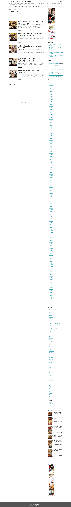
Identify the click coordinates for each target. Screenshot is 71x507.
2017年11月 (51, 230)
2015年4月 (51, 276)
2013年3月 (51, 302)
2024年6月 (51, 106)
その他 (50, 320)
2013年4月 (51, 300)
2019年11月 (51, 195)
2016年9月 (51, 253)
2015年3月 (51, 277)
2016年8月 (51, 255)
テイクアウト (51, 333)
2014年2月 (51, 287)
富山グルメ (21, 6)
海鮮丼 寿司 (51, 380)
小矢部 (50, 365)
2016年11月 (51, 250)
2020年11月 (51, 175)
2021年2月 (51, 170)
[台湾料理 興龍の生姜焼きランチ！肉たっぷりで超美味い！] (13, 77)
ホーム (9, 6)
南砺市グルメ (51, 351)
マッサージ (51, 338)
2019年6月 (51, 201)
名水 (49, 354)
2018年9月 (51, 214)
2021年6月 (51, 164)
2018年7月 (51, 217)
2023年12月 (51, 115)
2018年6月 (51, 219)
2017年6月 (51, 238)
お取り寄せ (51, 315)
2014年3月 (51, 285)
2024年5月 (51, 107)
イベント (12, 6)
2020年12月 (51, 174)
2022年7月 (51, 143)
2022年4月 (51, 148)
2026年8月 (51, 81)
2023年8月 (51, 122)
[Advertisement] (27, 17)
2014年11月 (51, 279)
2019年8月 (51, 198)
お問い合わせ (47, 6)
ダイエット (51, 331)
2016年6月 (51, 258)
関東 (49, 391)
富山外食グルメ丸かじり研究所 (20, 1)
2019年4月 (51, 204)
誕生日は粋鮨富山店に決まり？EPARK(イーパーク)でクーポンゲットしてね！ (57, 441)
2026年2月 (51, 88)
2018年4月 (51, 222)
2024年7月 (51, 104)
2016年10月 (51, 251)
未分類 (50, 375)
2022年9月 (51, 140)
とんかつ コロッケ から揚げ (54, 323)
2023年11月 (51, 117)
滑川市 (50, 383)
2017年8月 (51, 235)
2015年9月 (51, 268)
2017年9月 (51, 234)
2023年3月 (51, 130)
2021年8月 (51, 161)
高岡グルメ (51, 393)
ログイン (50, 402)
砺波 (49, 388)
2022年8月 (51, 141)
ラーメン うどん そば (35, 6)
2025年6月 (51, 91)
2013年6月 (51, 297)
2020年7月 (51, 182)
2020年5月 (51, 185)
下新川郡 (50, 344)
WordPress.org (51, 406)
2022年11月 (51, 136)
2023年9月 (51, 120)
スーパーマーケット (52, 330)
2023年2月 (51, 132)
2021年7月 (51, 162)
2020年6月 (51, 183)
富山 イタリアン (52, 357)
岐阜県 (50, 368)
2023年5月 (51, 127)
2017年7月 (51, 237)
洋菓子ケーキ (26, 6)
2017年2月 (51, 245)
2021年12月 (51, 154)
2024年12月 (51, 99)
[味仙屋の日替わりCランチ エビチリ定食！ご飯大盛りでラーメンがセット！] (13, 65)
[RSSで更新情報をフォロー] (60, 2)
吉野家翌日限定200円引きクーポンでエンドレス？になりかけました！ (57, 455)
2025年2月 (51, 96)
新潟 (49, 372)
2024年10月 (51, 102)
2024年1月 (51, 114)
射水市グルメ (51, 364)
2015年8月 (51, 269)
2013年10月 (51, 292)
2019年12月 (51, 193)
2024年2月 (51, 112)
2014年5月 (51, 282)
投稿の (51, 403)
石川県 (50, 386)
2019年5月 (51, 203)
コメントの (52, 405)
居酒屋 (50, 367)
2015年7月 (51, 271)
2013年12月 (51, 289)
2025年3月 (51, 94)
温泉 (49, 381)
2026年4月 (51, 85)
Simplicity (38, 504)
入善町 (50, 349)
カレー (50, 326)
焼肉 (49, 385)
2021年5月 (51, 166)
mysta (50, 312)
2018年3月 (51, 224)
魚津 (49, 394)
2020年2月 (51, 190)
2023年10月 (51, 119)
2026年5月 (51, 83)
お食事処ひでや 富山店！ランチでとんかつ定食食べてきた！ (57, 423)
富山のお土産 (51, 359)
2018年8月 (51, 216)
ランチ (25, 24)
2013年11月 (51, 290)
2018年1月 (51, 227)
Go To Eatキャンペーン (53, 309)
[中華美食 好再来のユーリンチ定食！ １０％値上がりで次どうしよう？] (13, 28)
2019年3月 (51, 206)
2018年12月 (51, 209)
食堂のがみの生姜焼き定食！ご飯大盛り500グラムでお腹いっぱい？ (57, 436)
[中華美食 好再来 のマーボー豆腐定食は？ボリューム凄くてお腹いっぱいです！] (13, 40)
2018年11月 (51, 211)
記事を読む (20, 30)
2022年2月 (51, 151)
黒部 (49, 396)
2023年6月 (51, 125)
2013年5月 (51, 298)
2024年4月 (51, 109)
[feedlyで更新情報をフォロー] (58, 2)
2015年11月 (51, 264)
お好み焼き (51, 317)
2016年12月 (51, 248)
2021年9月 (51, 159)
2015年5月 (51, 274)
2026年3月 (51, 86)
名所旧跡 (50, 352)
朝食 (49, 373)
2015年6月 (51, 272)
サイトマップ (42, 6)
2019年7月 (51, 200)
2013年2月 (51, 303)
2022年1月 (51, 153)
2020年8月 (51, 180)
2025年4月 (51, 93)
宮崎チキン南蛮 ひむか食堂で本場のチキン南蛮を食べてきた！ (57, 432)
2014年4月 (51, 284)
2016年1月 (51, 261)
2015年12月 (51, 263)
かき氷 (50, 318)
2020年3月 (51, 188)
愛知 (49, 370)
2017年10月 (51, 232)
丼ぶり (50, 347)
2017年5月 (51, 240)
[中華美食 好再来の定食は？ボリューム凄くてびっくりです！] (13, 52)
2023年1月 (51, 133)
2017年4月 (51, 242)
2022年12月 (51, 135)
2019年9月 (51, 196)
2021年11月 (51, 156)
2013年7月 (51, 295)
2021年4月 (51, 167)
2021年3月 (51, 169)
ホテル (50, 336)
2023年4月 (51, 128)
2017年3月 (51, 243)
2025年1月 (51, 98)
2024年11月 (51, 101)
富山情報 (16, 6)
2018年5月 (51, 221)
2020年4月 (51, 187)
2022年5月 (51, 146)
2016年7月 (51, 256)
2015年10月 (51, 266)
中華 (36, 24)
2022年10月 (51, 138)
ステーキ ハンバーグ (53, 328)
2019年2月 (51, 208)
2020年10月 (51, 177)
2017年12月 (51, 229)
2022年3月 (51, 149)
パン (30, 6)
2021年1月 (51, 172)
